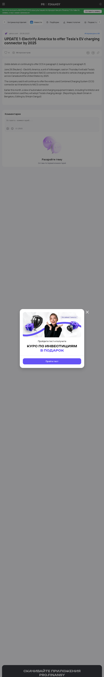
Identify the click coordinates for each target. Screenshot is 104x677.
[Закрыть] (87, 312)
